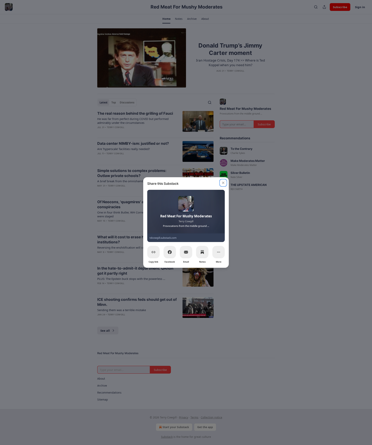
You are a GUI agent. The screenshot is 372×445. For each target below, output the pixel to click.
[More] (218, 252)
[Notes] (202, 252)
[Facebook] (170, 252)
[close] (223, 183)
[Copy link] (153, 252)
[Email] (186, 252)
